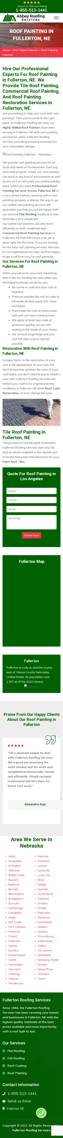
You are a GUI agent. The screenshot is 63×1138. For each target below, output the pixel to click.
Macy (41, 880)
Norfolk (43, 889)
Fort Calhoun (17, 927)
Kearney (43, 856)
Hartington (15, 964)
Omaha (43, 903)
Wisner (42, 964)
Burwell (13, 903)
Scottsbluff (45, 922)
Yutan (41, 978)
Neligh (42, 884)
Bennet (13, 889)
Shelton (43, 927)
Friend (12, 936)
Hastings (14, 974)
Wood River (45, 969)
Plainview (44, 912)
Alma (11, 856)
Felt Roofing (16, 1058)
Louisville (44, 870)
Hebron (13, 978)
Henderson (15, 983)
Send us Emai (19, 1101)
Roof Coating (17, 1066)
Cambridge (15, 908)
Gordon (13, 950)
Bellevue (13, 884)
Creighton (14, 912)
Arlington (14, 865)
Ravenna (43, 917)
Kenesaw (44, 861)
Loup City (44, 875)
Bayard (13, 880)
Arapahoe (15, 861)
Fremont (14, 931)
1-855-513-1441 (31, 10)
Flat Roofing (16, 1051)
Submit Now (31, 535)
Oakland (43, 898)
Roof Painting (17, 1073)
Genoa (12, 945)
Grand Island (16, 955)
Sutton (42, 945)
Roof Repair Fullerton (25, 50)
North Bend (45, 894)
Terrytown (45, 950)
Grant (12, 960)
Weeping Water (48, 960)
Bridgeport (15, 898)
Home (6, 50)
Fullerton (14, 941)
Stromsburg (46, 936)
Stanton (43, 931)
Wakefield (44, 955)
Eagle (12, 917)
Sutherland (45, 941)
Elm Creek (15, 922)
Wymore (43, 974)
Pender (42, 908)
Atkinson (14, 870)
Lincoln (42, 865)
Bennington (16, 894)
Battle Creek (16, 875)
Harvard (14, 969)
